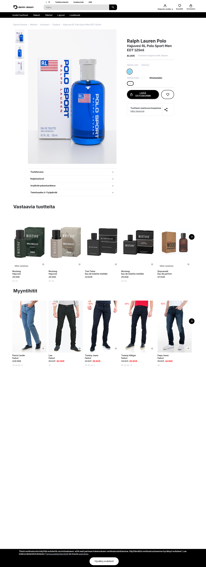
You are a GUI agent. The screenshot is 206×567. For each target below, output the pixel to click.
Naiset (36, 15)
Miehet (49, 15)
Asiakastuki (78, 2)
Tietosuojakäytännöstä (56, 554)
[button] (72, 172)
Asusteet (44, 25)
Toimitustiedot (61, 2)
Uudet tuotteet (20, 15)
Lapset (61, 15)
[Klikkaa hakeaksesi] (113, 7)
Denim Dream (20, 25)
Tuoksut (56, 25)
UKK (90, 2)
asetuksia (83, 554)
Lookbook (75, 15)
